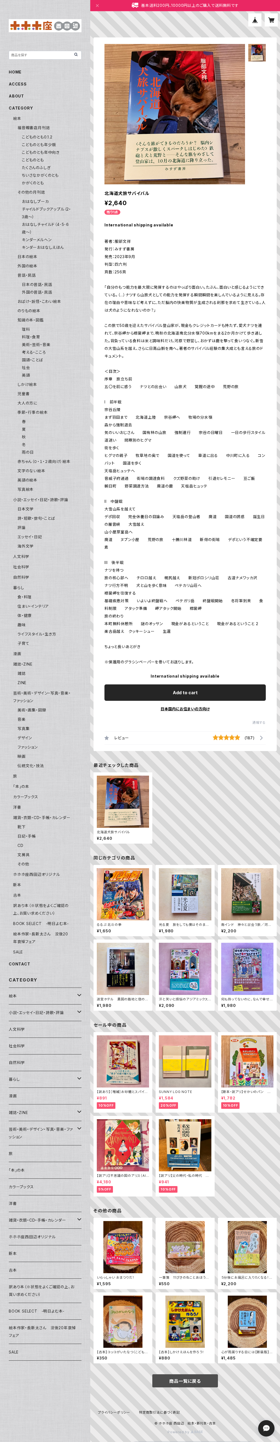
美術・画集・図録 (32, 710)
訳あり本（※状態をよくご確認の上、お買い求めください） (41, 1290)
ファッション (28, 747)
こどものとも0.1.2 (37, 137)
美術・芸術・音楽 (36, 344)
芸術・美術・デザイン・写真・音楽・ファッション (41, 1133)
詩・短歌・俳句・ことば (36, 518)
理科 (26, 329)
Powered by (179, 1432)
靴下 (22, 827)
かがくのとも (33, 183)
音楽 (22, 719)
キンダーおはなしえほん (43, 247)
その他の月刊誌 (31, 192)
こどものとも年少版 (39, 144)
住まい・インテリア (33, 606)
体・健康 (25, 615)
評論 (22, 527)
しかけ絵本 (27, 384)
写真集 (24, 728)
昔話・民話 (27, 275)
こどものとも (33, 160)
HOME (15, 72)
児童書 (24, 393)
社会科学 (21, 567)
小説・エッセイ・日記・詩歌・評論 (40, 499)
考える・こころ (34, 352)
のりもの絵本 (29, 310)
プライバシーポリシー (114, 1412)
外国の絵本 (27, 266)
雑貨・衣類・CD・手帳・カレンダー (42, 817)
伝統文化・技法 (31, 765)
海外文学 (26, 546)
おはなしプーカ (35, 201)
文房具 (24, 854)
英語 (26, 375)
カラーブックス (25, 796)
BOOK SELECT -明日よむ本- (41, 923)
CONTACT (19, 964)
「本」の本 (21, 786)
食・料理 (25, 597)
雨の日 (28, 452)
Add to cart (185, 692)
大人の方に (27, 403)
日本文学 (26, 509)
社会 (26, 367)
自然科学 (21, 577)
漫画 (17, 653)
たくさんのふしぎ (36, 167)
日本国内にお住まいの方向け (185, 709)
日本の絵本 (27, 256)
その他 (23, 864)
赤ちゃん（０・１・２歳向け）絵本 (44, 461)
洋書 (17, 807)
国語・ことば (32, 359)
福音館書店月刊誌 (34, 127)
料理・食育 (31, 337)
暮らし (18, 587)
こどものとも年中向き (41, 152)
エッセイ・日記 (30, 536)
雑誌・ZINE (23, 664)
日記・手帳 (27, 836)
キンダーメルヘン (36, 239)
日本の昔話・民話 (37, 284)
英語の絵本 (27, 480)
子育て (23, 643)
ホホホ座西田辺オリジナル (36, 874)
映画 (22, 756)
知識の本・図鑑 (31, 320)
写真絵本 (26, 489)
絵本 (17, 118)
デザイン (25, 737)
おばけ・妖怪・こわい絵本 (39, 301)
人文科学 (21, 556)
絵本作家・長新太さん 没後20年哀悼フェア (42, 1331)
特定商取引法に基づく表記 (159, 1412)
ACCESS (18, 84)
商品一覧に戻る (185, 1381)
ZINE (22, 682)
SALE (18, 952)
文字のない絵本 (31, 470)
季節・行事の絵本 (33, 412)
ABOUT (16, 96)
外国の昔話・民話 (37, 292)
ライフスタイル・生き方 (37, 634)
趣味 (22, 624)
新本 (17, 884)
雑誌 (22, 673)
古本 (17, 895)
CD (21, 845)
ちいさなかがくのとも (40, 175)
